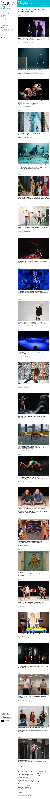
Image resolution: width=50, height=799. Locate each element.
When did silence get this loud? (26, 38)
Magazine (25, 3)
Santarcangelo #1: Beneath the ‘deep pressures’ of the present (31, 101)
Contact (39, 773)
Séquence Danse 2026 (23, 760)
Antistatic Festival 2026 (23, 415)
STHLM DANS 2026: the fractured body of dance (30, 291)
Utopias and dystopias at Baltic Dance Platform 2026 (31, 602)
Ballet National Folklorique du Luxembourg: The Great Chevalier (32, 697)
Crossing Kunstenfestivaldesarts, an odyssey (29, 446)
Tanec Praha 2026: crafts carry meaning (28, 260)
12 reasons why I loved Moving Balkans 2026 (29, 133)
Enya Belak (27, 787)
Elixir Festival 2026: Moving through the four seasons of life (33, 665)
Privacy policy (40, 775)
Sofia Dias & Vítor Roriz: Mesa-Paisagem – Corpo (30, 633)
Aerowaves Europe (5, 714)
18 (21, 766)
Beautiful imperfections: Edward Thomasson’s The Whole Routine (32, 228)
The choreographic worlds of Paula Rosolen (29, 352)
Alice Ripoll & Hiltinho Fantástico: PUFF (28, 477)
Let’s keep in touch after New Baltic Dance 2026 (30, 322)
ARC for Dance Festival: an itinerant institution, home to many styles (32, 509)
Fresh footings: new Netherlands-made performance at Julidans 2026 (32, 165)
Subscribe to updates (41, 771)
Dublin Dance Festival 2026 (25, 383)
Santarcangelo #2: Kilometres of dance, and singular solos (32, 69)
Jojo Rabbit (20, 572)
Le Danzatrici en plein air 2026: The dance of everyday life (32, 197)
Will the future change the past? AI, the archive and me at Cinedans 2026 (32, 728)
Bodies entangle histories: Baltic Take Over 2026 (30, 541)
